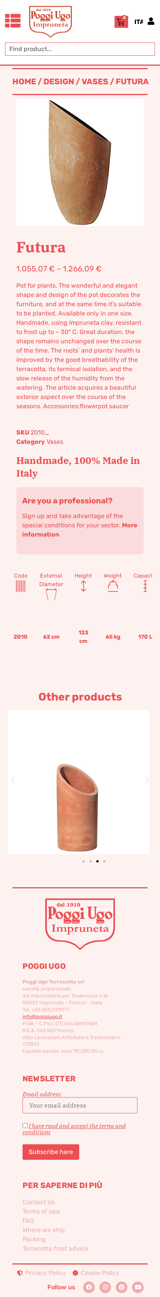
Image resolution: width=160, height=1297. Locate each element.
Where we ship (44, 1230)
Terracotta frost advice (55, 1248)
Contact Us (39, 1202)
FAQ (28, 1220)
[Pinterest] (121, 1287)
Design (58, 81)
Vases (95, 81)
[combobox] (80, 49)
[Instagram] (105, 1287)
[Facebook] (89, 1287)
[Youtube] (138, 1287)
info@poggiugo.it (42, 1016)
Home (24, 81)
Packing (34, 1239)
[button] (12, 779)
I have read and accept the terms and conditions (74, 1129)
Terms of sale (41, 1211)
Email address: (42, 1094)
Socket (91, 769)
